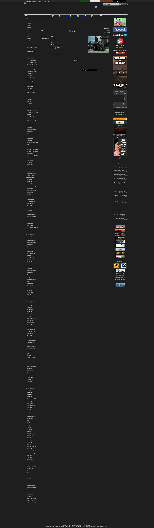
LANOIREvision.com (80, 526)
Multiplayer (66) (31, 322)
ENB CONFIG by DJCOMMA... (120, 195)
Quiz (28, 36)
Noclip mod (116, 166)
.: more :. (120, 199)
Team (28, 25)
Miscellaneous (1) (31, 120)
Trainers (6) (30, 208)
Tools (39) (29, 335)
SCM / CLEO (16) (31, 331)
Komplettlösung (31, 168)
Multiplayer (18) (31, 192)
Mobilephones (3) (31, 318)
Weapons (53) (30, 342)
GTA (85, 1)
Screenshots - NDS (31, 108)
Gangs (28, 277)
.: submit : (117, 137)
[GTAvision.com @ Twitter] (120, 36)
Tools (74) (29, 205)
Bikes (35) (29, 390)
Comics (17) (30, 309)
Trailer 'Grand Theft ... (118, 201)
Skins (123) (30, 203)
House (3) (29, 313)
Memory (29, 38)
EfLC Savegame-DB (32, 173)
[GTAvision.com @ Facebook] (120, 31)
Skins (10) (29, 455)
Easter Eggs (30, 164)
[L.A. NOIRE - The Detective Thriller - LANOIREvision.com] (120, 254)
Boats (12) (29, 392)
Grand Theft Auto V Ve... (119, 161)
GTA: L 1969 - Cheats (32, 500)
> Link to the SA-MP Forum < (120, 114)
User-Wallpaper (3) (31, 84)
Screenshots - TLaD (32, 158)
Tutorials (29, 31)
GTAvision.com (50, 526)
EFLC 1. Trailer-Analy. (32, 149)
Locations (29, 133)
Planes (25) (30, 403)
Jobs (28, 40)
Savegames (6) (30, 199)
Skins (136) (30, 333)
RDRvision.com (70, 526)
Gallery (29, 29)
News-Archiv (30, 21)
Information (30, 51)
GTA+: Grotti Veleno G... (119, 214)
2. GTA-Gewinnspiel (32, 47)
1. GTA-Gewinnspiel (32, 45)
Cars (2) (29, 481)
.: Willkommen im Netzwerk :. (37, 1)
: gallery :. (122, 137)
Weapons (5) (30, 411)
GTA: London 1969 (31, 498)
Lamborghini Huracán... (119, 157)
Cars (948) (29, 307)
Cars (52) (29, 439)
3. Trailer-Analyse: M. (32, 64)
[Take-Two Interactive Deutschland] (123, 268)
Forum (29, 27)
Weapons (29, 99)
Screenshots (30, 73)
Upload (29, 23)
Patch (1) (29, 478)
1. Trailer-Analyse (31, 60)
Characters (30, 53)
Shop (28, 42)
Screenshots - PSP (31, 110)
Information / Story (31, 92)
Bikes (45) (29, 302)
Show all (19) (120, 261)
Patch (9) (29, 194)
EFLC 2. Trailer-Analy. (32, 151)
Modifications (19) (31, 398)
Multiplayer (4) (30, 401)
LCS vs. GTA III (31, 253)
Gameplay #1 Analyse (32, 71)
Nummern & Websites (32, 142)
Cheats (29, 114)
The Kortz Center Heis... (119, 218)
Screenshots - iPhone (32, 112)
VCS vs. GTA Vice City (32, 227)
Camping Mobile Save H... (119, 170)
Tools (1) (29, 88)
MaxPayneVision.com (119, 1)
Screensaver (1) (31, 329)
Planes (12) (30, 197)
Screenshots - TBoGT (32, 155)
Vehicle (29, 274)
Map (28, 55)
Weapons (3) (30, 459)
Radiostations (30, 138)
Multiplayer (30, 225)
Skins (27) (29, 407)
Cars (108, 30)
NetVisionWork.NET (102, 526)
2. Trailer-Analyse (31, 62)
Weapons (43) (30, 210)
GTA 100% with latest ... (119, 191)
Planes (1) (29, 448)
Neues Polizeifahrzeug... (119, 210)
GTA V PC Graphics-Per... (119, 178)
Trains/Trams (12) (31, 340)
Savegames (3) (30, 327)
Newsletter (29, 34)
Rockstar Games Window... (119, 187)
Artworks (29, 75)
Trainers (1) (30, 338)
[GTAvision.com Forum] (120, 155)
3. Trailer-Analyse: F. (32, 66)
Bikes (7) (29, 437)
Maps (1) (29, 444)
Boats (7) (29, 305)
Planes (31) (30, 324)
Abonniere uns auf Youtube (120, 50)
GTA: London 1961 (31, 502)
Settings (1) (30, 81)
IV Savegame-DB (31, 171)
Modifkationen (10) (31, 446)
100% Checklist (31, 77)
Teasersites (30, 147)
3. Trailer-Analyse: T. (32, 69)
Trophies (29, 103)
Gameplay (29, 127)
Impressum (57, 526)
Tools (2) (29, 409)
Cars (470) (29, 183)
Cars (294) (29, 394)
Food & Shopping (31, 279)
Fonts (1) (29, 236)
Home (28, 18)
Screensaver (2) (31, 201)
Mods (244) (30, 320)
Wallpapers (30, 160)
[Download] (98, 53)
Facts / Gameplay (31, 58)
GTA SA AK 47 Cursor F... (119, 182)
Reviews (29, 101)
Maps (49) (29, 316)
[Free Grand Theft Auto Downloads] (120, 286)
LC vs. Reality (30, 144)
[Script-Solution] (120, 272)
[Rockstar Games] (116, 268)
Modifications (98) (31, 190)
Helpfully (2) (30, 86)
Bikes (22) (29, 179)
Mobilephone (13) (31, 186)
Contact (63, 526)
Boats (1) (29, 181)
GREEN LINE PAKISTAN (119, 174)
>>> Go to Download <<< (57, 54)
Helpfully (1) (30, 188)
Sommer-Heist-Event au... (119, 205)
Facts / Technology (31, 129)
